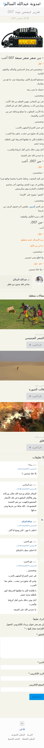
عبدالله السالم (27, 521)
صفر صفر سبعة (25, 58)
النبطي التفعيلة (28, 739)
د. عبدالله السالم (21, 279)
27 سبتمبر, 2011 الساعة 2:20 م (26, 469)
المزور (32, 206)
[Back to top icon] (22, 723)
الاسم (40, 662)
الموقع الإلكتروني (36, 684)
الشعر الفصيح (14, 739)
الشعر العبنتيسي (34, 338)
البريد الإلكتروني (36, 673)
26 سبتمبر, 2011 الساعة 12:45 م (26, 546)
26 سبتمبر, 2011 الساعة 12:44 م (26, 566)
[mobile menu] (4, 4)
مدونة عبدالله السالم (22, 3)
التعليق (40, 634)
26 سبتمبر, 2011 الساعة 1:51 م (27, 525)
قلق (41, 440)
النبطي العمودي (18, 734)
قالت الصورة (36, 389)
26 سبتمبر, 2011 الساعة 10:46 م (26, 489)
